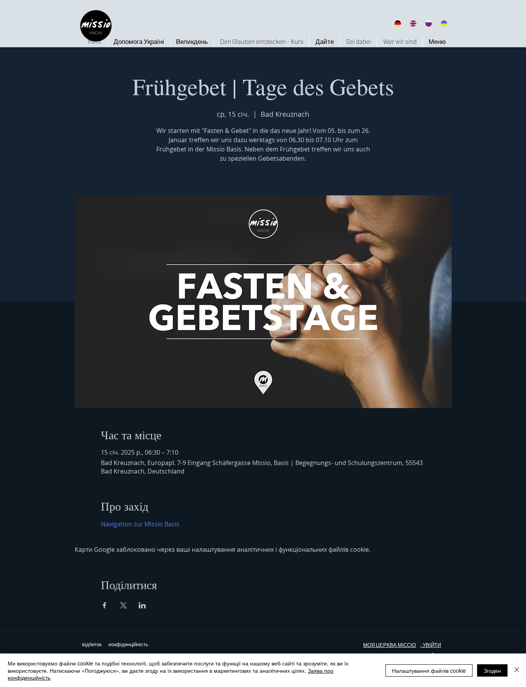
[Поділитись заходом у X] (123, 605)
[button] (399, 41)
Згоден (492, 670)
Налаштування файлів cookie (429, 670)
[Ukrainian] (444, 23)
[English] (412, 23)
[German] (397, 23)
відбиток (92, 644)
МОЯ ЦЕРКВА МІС (385, 645)
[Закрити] (516, 670)
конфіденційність (128, 644)
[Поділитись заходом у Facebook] (104, 605)
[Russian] (428, 23)
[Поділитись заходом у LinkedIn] (142, 605)
